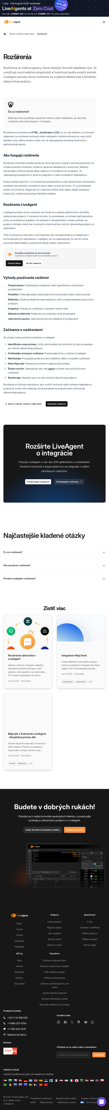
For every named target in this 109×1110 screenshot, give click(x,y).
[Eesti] (46, 1080)
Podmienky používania (41, 1098)
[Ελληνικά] (30, 1080)
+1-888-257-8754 (16, 1023)
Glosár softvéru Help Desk (21, 34)
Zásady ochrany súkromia (93, 1098)
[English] (35, 1080)
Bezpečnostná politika (66, 1098)
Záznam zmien (54, 939)
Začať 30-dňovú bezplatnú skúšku (43, 830)
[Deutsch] (25, 1080)
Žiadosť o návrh (54, 945)
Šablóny (19, 978)
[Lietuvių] (81, 1080)
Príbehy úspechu (90, 933)
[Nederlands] (92, 1080)
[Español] (41, 1080)
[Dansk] (20, 1080)
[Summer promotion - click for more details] (54, 8)
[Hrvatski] (61, 1080)
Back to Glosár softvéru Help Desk (25, 404)
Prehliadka (19, 946)
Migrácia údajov (54, 927)
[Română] (10, 1085)
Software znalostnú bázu (54, 960)
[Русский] (15, 1085)
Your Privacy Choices (95, 1102)
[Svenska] (30, 1085)
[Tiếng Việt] (41, 1085)
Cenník (19, 929)
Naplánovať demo (74, 830)
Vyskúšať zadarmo (56, 404)
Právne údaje (90, 945)
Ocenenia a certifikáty (89, 927)
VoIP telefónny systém (54, 972)
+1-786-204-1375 (16, 1029)
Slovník (19, 966)
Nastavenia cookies (67, 1102)
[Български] (10, 1080)
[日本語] (76, 1080)
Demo (19, 923)
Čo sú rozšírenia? (12, 552)
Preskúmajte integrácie (38, 482)
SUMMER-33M (17, 14)
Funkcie (19, 935)
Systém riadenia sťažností (54, 993)
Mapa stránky (46, 1102)
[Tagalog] (35, 1085)
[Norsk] (97, 1080)
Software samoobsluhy (54, 978)
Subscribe (99, 1054)
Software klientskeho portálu (54, 999)
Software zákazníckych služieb (54, 966)
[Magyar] (66, 1080)
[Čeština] (15, 1080)
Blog (19, 960)
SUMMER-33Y (44, 14)
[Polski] (102, 1080)
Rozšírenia (42, 34)
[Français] (56, 1080)
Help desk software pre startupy (54, 1004)
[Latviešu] (87, 1080)
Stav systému (54, 933)
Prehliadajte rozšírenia (67, 482)
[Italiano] (71, 1080)
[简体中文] (46, 1085)
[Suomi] (51, 1080)
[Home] (4, 33)
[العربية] (5, 1080)
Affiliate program (90, 939)
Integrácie (19, 941)
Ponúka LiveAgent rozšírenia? (19, 578)
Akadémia (19, 972)
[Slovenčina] (20, 1085)
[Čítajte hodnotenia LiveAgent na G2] (10, 1051)
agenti (51, 368)
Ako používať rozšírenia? (17, 565)
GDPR (33, 1102)
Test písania (19, 983)
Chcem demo (14, 263)
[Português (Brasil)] (5, 1085)
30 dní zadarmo (33, 263)
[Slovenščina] (25, 1085)
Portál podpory (54, 922)
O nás (89, 922)
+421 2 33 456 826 (17, 1017)
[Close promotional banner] (106, 3)
